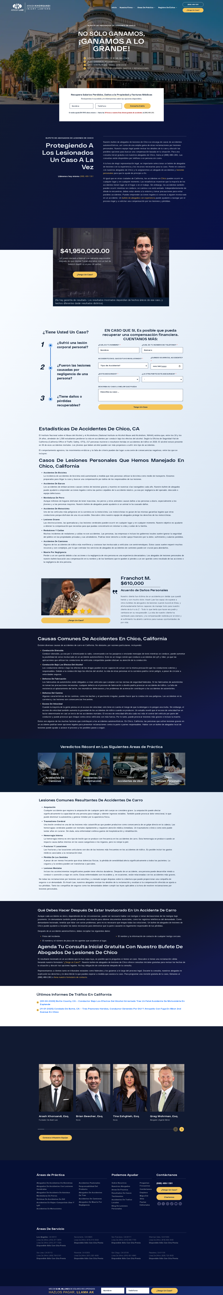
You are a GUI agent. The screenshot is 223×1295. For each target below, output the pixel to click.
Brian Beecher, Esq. (89, 1116)
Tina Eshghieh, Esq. (126, 1116)
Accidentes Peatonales (89, 1183)
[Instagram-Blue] (168, 1204)
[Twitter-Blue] (163, 1204)
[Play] (75, 596)
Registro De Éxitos (166, 7)
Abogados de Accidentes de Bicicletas (55, 1183)
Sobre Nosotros (119, 1183)
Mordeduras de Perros (47, 1196)
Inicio (114, 7)
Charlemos (169, 1197)
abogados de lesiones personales (166, 555)
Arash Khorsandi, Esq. (54, 1116)
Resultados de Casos (121, 1193)
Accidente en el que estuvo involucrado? (120, 358)
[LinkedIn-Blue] (180, 1204)
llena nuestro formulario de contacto (70, 977)
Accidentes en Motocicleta (49, 1209)
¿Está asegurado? (107, 374)
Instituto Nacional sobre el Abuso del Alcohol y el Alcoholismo (69, 435)
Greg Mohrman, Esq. (164, 1116)
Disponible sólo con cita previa (51, 1246)
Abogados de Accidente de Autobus (53, 1193)
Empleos (144, 1193)
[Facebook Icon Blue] (159, 1204)
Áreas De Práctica (145, 7)
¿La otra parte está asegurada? (158, 374)
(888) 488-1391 (149, 113)
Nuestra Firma (126, 7)
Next (181, 1129)
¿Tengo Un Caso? (85, 274)
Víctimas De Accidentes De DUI (51, 1199)
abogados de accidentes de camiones (119, 548)
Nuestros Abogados (121, 1186)
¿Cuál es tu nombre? (109, 345)
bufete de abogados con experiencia (138, 198)
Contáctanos (146, 1189)
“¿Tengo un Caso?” (72, 962)
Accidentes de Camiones (90, 1199)
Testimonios (117, 1196)
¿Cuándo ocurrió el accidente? (167, 358)
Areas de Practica (120, 1190)
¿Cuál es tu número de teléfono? (159, 345)
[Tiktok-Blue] (172, 1204)
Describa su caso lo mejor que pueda (117, 387)
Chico (163, 178)
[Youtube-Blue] (176, 1204)
